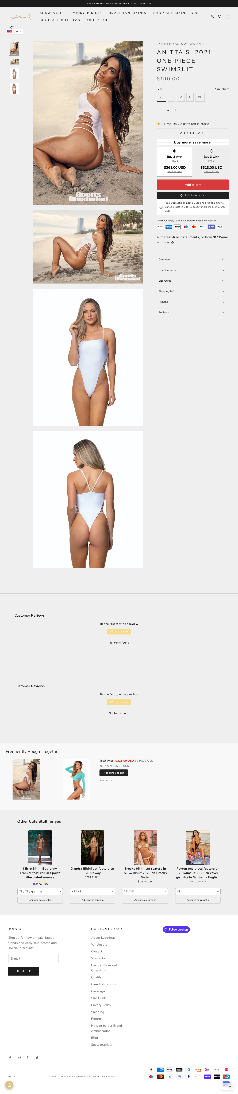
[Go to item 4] (14, 88)
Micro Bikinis (87, 13)
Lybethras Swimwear (180, 44)
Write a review (119, 631)
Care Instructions (103, 984)
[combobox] (40, 891)
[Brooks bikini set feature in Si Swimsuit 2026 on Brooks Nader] (145, 847)
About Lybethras (103, 938)
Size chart (222, 89)
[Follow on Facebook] (10, 1057)
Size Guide (165, 280)
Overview (164, 259)
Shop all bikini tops (176, 13)
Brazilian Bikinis (127, 13)
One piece (98, 20)
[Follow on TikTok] (37, 1057)
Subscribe (23, 971)
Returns (163, 302)
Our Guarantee (168, 270)
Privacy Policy (101, 1005)
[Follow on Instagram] (19, 1057)
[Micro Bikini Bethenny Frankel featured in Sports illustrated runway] (40, 847)
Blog (94, 1038)
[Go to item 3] (14, 74)
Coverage (98, 991)
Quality (96, 977)
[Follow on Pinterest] (28, 1057)
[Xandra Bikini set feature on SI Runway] (92, 847)
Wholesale (99, 945)
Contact (96, 951)
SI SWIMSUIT (53, 13)
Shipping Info (167, 291)
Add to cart (193, 133)
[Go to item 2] (14, 61)
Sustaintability (101, 1045)
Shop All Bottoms (60, 20)
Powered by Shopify (103, 1076)
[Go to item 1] (14, 48)
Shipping (97, 1012)
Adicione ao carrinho (40, 900)
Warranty (98, 958)
